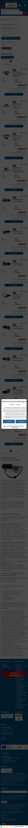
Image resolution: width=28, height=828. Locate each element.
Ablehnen (9, 421)
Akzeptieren (21, 421)
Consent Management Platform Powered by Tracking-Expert (15, 426)
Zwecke (12, 404)
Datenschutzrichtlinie (12, 424)
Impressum (19, 424)
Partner (18, 404)
